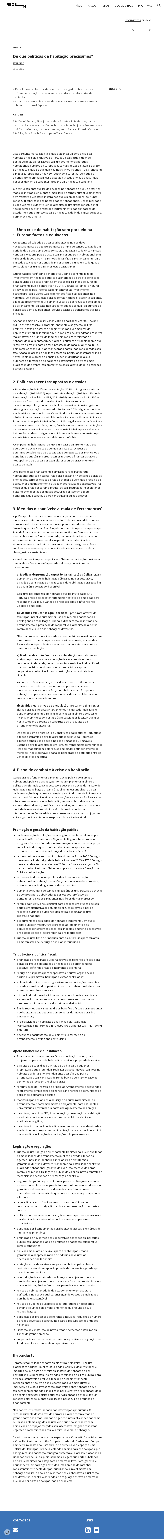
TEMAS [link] (105, 5)
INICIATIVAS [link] (145, 5)
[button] (159, 5)
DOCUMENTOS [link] (124, 5)
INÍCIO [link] (79, 5)
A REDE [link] (92, 5)
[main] (82, 20)
